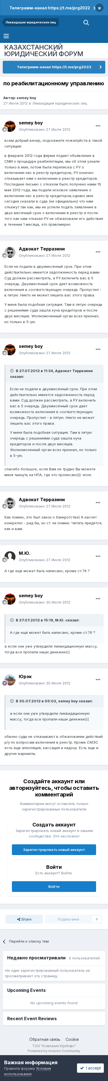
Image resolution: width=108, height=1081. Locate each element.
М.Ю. (24, 553)
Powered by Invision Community (54, 1051)
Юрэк (25, 676)
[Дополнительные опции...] (98, 126)
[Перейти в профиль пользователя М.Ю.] (10, 556)
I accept (92, 1068)
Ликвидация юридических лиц (59, 103)
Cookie (72, 1039)
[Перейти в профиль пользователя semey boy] (10, 126)
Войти (54, 886)
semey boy (26, 97)
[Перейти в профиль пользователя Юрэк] (10, 680)
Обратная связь (44, 1039)
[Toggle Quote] (12, 370)
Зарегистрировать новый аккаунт (54, 849)
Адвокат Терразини (42, 249)
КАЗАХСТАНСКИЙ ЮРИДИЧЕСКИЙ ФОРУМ (43, 50)
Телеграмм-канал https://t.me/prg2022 (49, 8)
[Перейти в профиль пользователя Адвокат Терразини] (10, 252)
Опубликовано (44, 129)
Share (26, 919)
